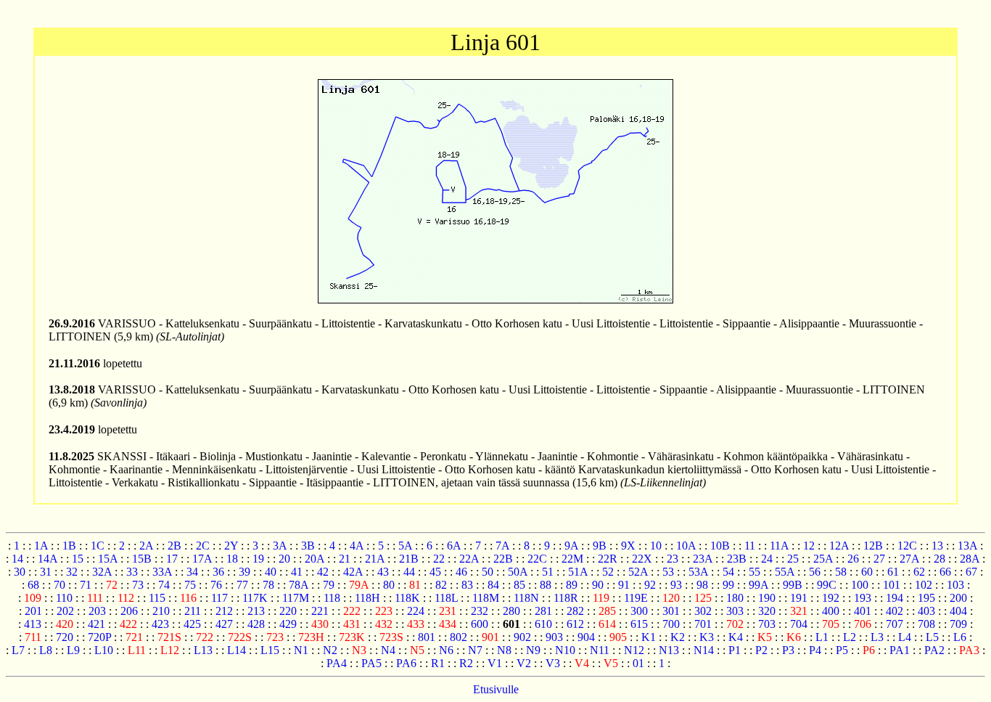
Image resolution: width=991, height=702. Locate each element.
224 (415, 611)
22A (469, 558)
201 (33, 611)
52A (638, 572)
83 (467, 585)
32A (102, 572)
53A (698, 572)
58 (841, 572)
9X (628, 545)
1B (69, 545)
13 (937, 545)
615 (639, 624)
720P (99, 637)
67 (971, 572)
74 (164, 585)
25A (823, 558)
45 (435, 572)
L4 (904, 637)
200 (958, 598)
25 (793, 558)
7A (502, 545)
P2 (761, 650)
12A (839, 545)
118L (446, 598)
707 (894, 624)
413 (32, 624)
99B (792, 585)
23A (702, 558)
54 (728, 572)
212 (224, 611)
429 (288, 624)
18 (232, 558)
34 (192, 572)
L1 (821, 637)
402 (894, 611)
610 (543, 624)
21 (344, 558)
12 (809, 545)
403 (926, 611)
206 (129, 611)
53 (668, 572)
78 (268, 585)
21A (375, 558)
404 (958, 611)
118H (367, 598)
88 (545, 585)
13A (967, 545)
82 (441, 585)
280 (511, 611)
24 (767, 558)
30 (19, 572)
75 (190, 585)
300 (639, 611)
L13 (203, 650)
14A (47, 558)
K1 (648, 637)
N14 (704, 650)
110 (64, 598)
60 (867, 572)
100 (859, 585)
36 (218, 572)
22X (642, 558)
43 (383, 572)
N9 (533, 650)
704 (798, 624)
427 (224, 624)
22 (439, 558)
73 (138, 585)
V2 (524, 663)
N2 (330, 650)
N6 (446, 650)
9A (571, 545)
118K (407, 598)
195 (926, 598)
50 (487, 572)
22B (503, 558)
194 (894, 598)
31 (46, 572)
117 (219, 598)
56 (815, 572)
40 (270, 572)
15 (77, 558)
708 (926, 624)
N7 (475, 650)
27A (909, 558)
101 (891, 585)
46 (461, 572)
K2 (677, 637)
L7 (18, 650)
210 (161, 611)
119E (636, 598)
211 (192, 611)
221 (320, 611)
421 (96, 624)
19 (258, 558)
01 (638, 663)
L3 (877, 637)
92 (650, 585)
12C (907, 545)
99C (826, 585)
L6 (959, 637)
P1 (734, 650)
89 (571, 585)
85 (519, 585)
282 (575, 611)
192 (830, 598)
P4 (815, 650)
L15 (269, 650)
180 (735, 598)
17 (172, 558)
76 (216, 585)
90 (598, 585)
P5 (842, 650)
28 (939, 558)
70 (59, 585)
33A (162, 572)
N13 (669, 650)
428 (256, 624)
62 (919, 572)
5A (405, 545)
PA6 (406, 663)
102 (923, 585)
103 (955, 585)
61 (893, 572)
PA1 (899, 650)
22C (537, 558)
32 (72, 572)
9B (599, 545)
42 (323, 572)
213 (256, 611)
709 (958, 624)
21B (409, 558)
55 (754, 572)
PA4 (336, 663)
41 (297, 572)
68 (33, 585)
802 (458, 637)
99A (758, 585)
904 (586, 637)
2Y (231, 545)
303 (735, 611)
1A (41, 545)
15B (142, 558)
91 (624, 585)
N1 (301, 650)
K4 (735, 637)
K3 (706, 637)
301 (671, 611)
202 (65, 611)
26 (853, 558)
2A (146, 545)
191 (798, 598)
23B (737, 558)
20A (314, 558)
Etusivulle (496, 689)
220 (288, 611)
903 (554, 637)
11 (749, 545)
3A (280, 545)
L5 (932, 637)
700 (671, 624)
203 (97, 611)
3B (308, 545)
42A (353, 572)
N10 (565, 650)
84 (493, 585)
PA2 (934, 650)
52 (608, 572)
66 (945, 572)
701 (703, 624)
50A (517, 572)
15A (108, 558)
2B (174, 545)
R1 (438, 663)
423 (160, 624)
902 (522, 637)
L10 (103, 650)
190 (767, 598)
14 (17, 558)
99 (728, 585)
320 (767, 611)
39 (244, 572)
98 (702, 585)
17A (202, 558)
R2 (466, 663)
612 (575, 624)
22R (607, 558)
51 (548, 572)
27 (879, 558)
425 (192, 624)
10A (686, 545)
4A (356, 545)
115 (157, 598)
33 (132, 572)
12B (873, 545)
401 (862, 611)
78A (298, 585)
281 (543, 611)
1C (97, 545)
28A (969, 558)
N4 (388, 650)
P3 (788, 650)
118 (332, 598)
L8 (45, 650)
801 (426, 637)
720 (64, 637)
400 (830, 611)
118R (566, 598)
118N (526, 598)
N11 (599, 650)
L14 (236, 650)
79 (328, 585)
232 (479, 611)
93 (676, 585)
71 (85, 585)
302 (703, 611)
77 (242, 585)
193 (862, 598)
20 (284, 558)
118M (485, 598)
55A (784, 572)
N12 (634, 650)
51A (578, 572)
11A (779, 545)
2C (203, 545)
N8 (504, 650)
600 (479, 624)
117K (255, 598)
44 (409, 572)
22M (572, 558)
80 (389, 585)
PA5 (371, 663)
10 (656, 545)
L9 (73, 650)
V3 (553, 663)
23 (672, 558)
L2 (849, 637)
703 (767, 624)
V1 (495, 663)
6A (454, 545)
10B (720, 545)
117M (295, 598)
